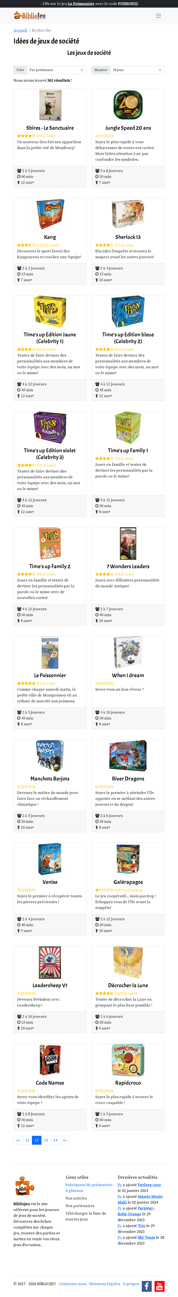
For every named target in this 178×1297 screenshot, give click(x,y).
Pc (120, 1184)
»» (64, 1140)
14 (55, 1140)
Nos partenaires (80, 1205)
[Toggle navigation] (158, 15)
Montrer (100, 70)
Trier (20, 70)
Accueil (20, 30)
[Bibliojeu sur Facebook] (147, 1286)
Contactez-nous (73, 1283)
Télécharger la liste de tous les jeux (86, 1216)
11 (27, 1140)
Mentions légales (104, 1283)
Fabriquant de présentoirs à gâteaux (89, 1187)
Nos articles (76, 1198)
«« (18, 1140)
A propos (131, 1283)
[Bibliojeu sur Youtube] (160, 1286)
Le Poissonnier (81, 3)
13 (46, 1140)
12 (37, 1140)
